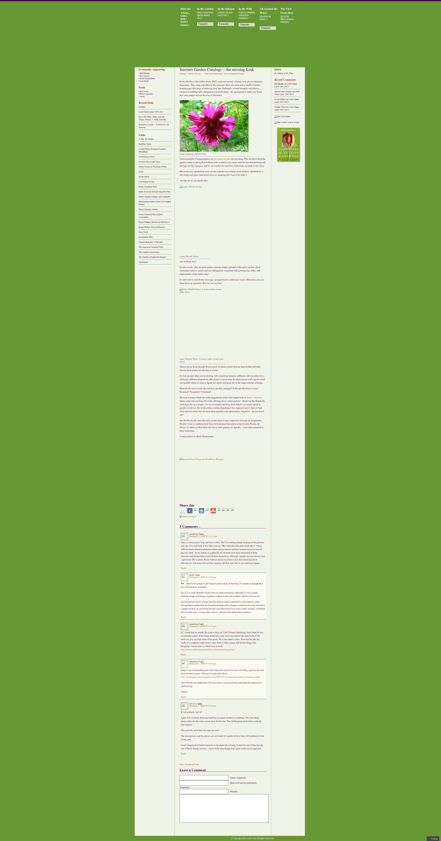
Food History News (147, 156)
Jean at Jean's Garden (283, 91)
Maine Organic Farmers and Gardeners (155, 196)
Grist (141, 171)
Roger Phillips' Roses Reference (152, 227)
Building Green (145, 143)
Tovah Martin (279, 99)
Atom (142, 96)
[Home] (156, 15)
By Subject (278, 73)
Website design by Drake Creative (289, 838)
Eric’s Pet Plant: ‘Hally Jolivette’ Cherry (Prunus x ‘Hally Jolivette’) (153, 118)
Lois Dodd (144, 81)
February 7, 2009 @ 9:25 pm (202, 705)
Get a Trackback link (189, 764)
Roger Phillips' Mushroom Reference (154, 222)
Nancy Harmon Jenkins (148, 209)
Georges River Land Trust (149, 161)
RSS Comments (146, 94)
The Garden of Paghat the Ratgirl (152, 257)
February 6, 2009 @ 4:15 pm (202, 626)
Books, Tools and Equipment (228, 73)
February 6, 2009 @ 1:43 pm (202, 577)
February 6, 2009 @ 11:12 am (203, 536)
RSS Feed (144, 91)
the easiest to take (222, 158)
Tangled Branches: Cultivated (150, 242)
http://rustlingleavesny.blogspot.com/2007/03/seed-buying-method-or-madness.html (220, 676)
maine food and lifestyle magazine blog (154, 191)
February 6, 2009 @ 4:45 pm (202, 663)
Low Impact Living (146, 181)
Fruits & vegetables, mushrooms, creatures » (247, 15)
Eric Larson (144, 75)
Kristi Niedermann (147, 78)
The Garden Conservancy (149, 252)
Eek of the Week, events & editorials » (287, 19)
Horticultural (144, 176)
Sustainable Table (146, 237)
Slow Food (143, 232)
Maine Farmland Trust (148, 186)
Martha (193, 703)
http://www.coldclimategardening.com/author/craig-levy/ (207, 649)
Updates (142, 106)
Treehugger (143, 261)
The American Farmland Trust (151, 247)
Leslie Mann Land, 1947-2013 (151, 111)
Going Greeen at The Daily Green (152, 166)
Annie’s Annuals (254, 397)
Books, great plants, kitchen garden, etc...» (205, 15)
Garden (215, 73)
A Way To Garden (146, 138)
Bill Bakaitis (145, 73)
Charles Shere (280, 106)
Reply (184, 567)
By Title (289, 73)
